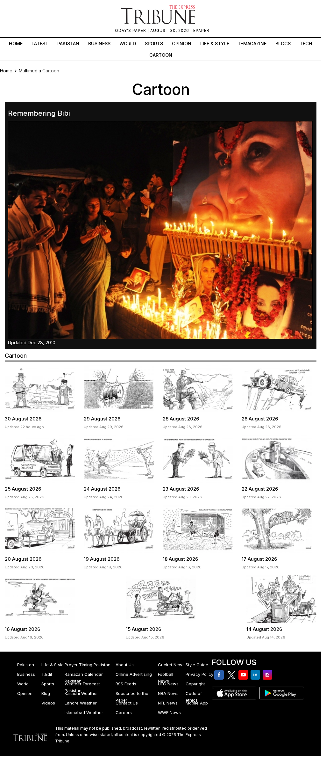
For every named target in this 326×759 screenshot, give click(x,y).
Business (99, 43)
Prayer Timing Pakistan (87, 664)
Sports (154, 43)
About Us (125, 664)
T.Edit (46, 674)
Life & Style (214, 43)
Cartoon (160, 55)
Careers (124, 712)
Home (16, 43)
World (127, 43)
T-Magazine (252, 43)
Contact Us (127, 702)
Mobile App (197, 702)
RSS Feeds (126, 683)
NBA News (168, 693)
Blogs (283, 43)
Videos (48, 702)
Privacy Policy (199, 674)
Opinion (181, 43)
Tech (306, 43)
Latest (40, 43)
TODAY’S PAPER (129, 30)
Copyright (195, 683)
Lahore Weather (81, 702)
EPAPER (201, 30)
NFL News (168, 702)
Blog (45, 693)
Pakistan (68, 43)
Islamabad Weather (84, 712)
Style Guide (197, 664)
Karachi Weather (81, 693)
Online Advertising (134, 674)
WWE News (169, 712)
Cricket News (171, 664)
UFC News (168, 683)
